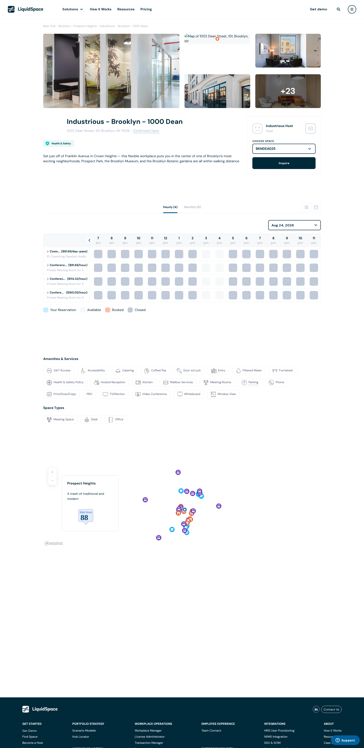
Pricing (146, 9)
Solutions (70, 9)
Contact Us (331, 709)
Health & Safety (61, 143)
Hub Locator (80, 737)
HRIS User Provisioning (279, 731)
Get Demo (29, 731)
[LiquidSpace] (40, 709)
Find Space (29, 737)
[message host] (310, 128)
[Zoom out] (52, 480)
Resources (126, 9)
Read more (51, 168)
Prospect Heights (85, 26)
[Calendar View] (316, 207)
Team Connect (211, 731)
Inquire (284, 163)
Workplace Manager (148, 731)
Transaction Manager (149, 743)
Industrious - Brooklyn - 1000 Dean (124, 26)
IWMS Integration (276, 737)
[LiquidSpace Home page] (25, 9)
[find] (338, 9)
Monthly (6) (192, 207)
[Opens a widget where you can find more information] (345, 740)
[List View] (306, 207)
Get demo (318, 9)
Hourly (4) (170, 207)
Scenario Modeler (84, 731)
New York (49, 26)
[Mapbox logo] (53, 543)
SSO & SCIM (272, 743)
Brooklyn (64, 26)
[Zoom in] (52, 472)
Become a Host (32, 743)
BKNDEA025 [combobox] (266, 148)
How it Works (100, 9)
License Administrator (150, 737)
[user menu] (352, 9)
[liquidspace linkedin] (316, 709)
